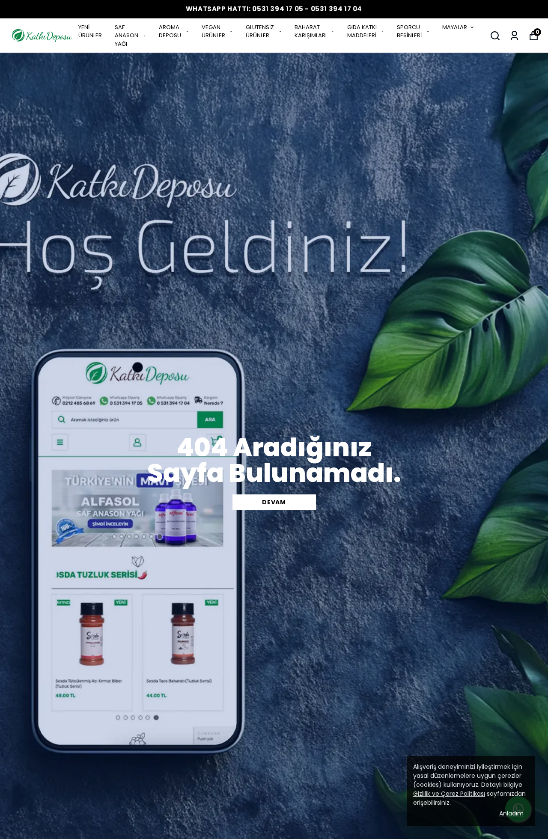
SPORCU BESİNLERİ (409, 31)
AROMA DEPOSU (170, 31)
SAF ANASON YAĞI (126, 35)
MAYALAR (454, 27)
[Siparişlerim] (514, 35)
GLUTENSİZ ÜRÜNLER (260, 31)
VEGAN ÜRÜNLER (213, 31)
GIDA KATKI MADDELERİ (362, 31)
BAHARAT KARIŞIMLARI (311, 31)
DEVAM (274, 502)
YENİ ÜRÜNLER (90, 31)
